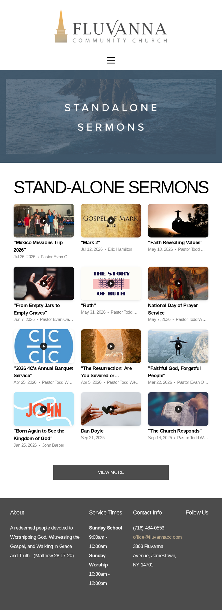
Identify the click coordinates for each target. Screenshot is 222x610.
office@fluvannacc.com (157, 537)
